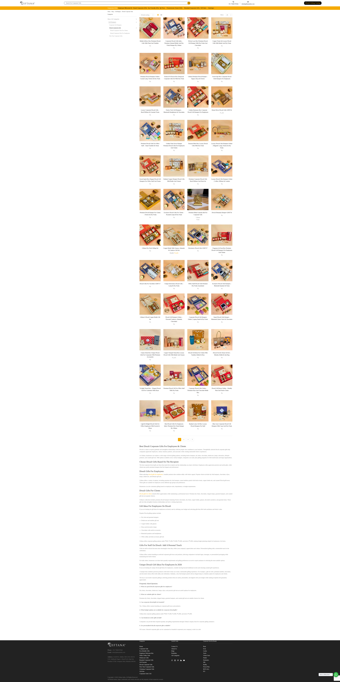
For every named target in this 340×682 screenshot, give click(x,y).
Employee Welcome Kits (146, 653)
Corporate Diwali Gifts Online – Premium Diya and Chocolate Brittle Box (198, 390)
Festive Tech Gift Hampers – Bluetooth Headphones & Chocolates (174, 111)
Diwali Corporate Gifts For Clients (119, 30)
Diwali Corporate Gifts (140, 8)
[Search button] (188, 3)
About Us (174, 648)
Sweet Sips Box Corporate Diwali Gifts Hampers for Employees (221, 77)
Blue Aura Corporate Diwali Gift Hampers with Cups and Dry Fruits (222, 425)
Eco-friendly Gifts (144, 651)
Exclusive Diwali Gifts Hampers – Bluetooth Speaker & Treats (221, 285)
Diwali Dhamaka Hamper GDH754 (222, 212)
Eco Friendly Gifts (153, 8)
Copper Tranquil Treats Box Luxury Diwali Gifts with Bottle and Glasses (174, 354)
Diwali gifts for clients (145, 494)
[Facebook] (172, 660)
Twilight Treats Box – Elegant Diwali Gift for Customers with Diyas (150, 389)
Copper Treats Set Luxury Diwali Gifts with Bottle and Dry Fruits (221, 42)
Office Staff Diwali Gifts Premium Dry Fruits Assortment (198, 285)
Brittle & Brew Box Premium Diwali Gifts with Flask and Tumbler (150, 42)
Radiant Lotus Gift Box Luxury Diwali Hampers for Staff (198, 425)
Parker (205, 658)
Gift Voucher (143, 662)
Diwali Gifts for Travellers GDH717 (150, 283)
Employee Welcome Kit (125, 8)
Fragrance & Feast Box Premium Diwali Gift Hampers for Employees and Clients (222, 250)
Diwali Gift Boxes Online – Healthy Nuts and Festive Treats (222, 389)
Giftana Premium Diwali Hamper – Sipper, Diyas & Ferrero (198, 77)
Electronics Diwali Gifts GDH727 (197, 248)
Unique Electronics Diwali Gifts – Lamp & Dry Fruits (174, 285)
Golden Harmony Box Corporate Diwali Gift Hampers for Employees (198, 111)
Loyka (205, 651)
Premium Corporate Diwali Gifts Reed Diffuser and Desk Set (198, 180)
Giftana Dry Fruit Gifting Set (150, 248)
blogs (172, 651)
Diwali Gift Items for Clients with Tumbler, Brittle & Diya (198, 354)
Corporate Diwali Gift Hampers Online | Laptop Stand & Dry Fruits (198, 318)
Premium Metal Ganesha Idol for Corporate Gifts (198, 213)
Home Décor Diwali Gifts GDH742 (222, 110)
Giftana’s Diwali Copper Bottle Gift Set (150, 318)
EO (204, 671)
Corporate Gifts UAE (145, 673)
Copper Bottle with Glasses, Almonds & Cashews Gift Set (174, 249)
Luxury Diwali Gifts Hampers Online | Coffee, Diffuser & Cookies (221, 180)
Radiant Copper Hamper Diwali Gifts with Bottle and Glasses (174, 180)
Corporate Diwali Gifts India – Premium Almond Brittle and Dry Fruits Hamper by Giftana (174, 43)
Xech (204, 653)
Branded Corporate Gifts (192, 8)
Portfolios (174, 653)
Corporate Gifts (112, 8)
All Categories (175, 655)
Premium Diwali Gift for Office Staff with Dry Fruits (174, 389)
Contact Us (174, 646)
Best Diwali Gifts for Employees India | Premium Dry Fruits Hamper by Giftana (174, 426)
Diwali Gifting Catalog (312, 3)
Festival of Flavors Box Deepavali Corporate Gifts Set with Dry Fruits (174, 77)
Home (109, 11)
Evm (204, 648)
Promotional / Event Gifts (174, 8)
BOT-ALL (206, 669)
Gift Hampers (118, 11)
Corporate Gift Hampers (115, 25)
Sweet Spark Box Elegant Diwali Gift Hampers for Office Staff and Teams (150, 180)
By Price (162, 8)
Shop (113, 11)
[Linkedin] (181, 660)
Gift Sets (203, 8)
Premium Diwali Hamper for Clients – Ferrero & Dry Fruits (150, 213)
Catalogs (211, 8)
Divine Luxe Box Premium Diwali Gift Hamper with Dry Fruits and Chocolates (198, 43)
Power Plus (206, 667)
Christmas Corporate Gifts (146, 669)
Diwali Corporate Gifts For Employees (120, 33)
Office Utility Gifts (144, 655)
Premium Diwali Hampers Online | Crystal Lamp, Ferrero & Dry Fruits (150, 77)
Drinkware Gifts (144, 658)
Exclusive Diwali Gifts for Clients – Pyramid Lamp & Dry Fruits (174, 213)
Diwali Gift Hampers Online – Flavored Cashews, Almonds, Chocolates (173, 319)
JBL (204, 662)
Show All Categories (113, 19)
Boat (204, 646)
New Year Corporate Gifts (115, 36)
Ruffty (205, 664)
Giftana (198, 217)
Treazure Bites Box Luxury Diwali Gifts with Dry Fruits (198, 144)
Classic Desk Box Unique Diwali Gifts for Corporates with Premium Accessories (150, 355)
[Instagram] (175, 660)
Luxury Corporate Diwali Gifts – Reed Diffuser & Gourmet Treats (150, 111)
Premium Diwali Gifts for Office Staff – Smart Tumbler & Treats (150, 144)
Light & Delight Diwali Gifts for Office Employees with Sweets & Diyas (150, 426)
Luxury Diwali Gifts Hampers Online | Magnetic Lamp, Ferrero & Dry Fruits (221, 146)
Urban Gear (206, 655)
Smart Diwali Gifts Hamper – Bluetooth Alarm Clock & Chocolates (221, 318)
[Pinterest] (178, 660)
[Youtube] (184, 660)
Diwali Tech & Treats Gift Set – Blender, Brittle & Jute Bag (222, 354)
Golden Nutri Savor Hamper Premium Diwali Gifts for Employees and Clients (174, 146)
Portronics (206, 660)
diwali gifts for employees (155, 474)
